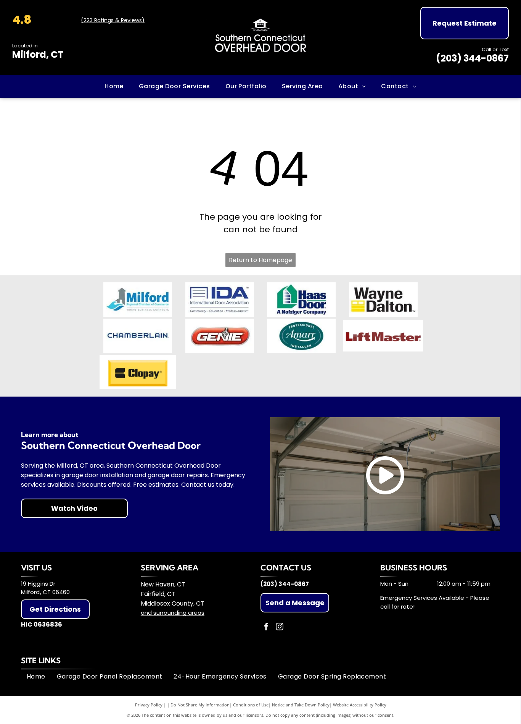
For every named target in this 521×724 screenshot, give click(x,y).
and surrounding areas (172, 613)
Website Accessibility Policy (359, 705)
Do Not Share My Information (200, 705)
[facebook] (266, 627)
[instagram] (279, 627)
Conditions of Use (251, 705)
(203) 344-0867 (472, 58)
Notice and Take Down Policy (301, 705)
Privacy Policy (148, 705)
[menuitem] (114, 86)
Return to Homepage (260, 260)
